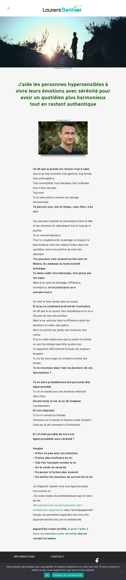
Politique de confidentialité (67, 575)
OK (47, 575)
